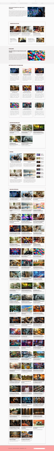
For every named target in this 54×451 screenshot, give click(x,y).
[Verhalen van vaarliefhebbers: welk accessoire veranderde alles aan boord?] (16, 157)
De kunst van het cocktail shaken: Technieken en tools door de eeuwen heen (15, 405)
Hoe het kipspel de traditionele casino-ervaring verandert (27, 109)
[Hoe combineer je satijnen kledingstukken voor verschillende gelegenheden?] (38, 158)
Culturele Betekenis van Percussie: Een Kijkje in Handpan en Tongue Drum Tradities (15, 428)
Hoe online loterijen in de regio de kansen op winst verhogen (17, 51)
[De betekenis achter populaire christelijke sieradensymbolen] (38, 411)
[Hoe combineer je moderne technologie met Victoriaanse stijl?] (27, 228)
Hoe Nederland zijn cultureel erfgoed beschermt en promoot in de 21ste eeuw (38, 268)
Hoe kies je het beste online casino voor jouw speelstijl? (26, 325)
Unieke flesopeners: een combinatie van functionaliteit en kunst (26, 416)
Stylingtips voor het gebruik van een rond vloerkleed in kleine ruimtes (15, 382)
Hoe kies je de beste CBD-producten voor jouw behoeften (26, 132)
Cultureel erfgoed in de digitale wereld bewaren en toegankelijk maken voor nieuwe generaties (14, 279)
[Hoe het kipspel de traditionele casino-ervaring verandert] (27, 262)
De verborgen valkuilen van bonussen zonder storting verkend (42, 155)
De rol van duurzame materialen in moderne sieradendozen (15, 416)
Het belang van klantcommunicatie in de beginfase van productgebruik (26, 370)
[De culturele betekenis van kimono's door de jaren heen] (27, 331)
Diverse (42, 3)
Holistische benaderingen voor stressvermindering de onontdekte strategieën (38, 132)
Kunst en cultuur (13, 3)
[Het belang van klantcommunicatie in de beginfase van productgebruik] (27, 365)
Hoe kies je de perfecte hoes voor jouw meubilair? (29, 162)
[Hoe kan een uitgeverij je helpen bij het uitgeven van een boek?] (27, 434)
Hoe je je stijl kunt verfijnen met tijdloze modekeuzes (13, 39)
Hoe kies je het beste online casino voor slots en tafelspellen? (42, 173)
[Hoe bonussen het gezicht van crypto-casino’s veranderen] (36, 12)
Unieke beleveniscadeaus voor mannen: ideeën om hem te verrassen (42, 166)
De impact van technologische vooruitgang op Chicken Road (37, 279)
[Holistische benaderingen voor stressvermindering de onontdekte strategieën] (38, 127)
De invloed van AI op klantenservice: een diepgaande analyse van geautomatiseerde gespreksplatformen (38, 382)
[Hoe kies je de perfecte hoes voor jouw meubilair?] (29, 157)
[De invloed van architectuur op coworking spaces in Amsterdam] (15, 388)
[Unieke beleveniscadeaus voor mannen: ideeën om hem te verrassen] (38, 166)
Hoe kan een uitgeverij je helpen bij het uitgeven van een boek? (26, 439)
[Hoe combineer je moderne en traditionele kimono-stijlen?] (38, 228)
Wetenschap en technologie (24, 3)
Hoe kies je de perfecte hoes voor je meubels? (15, 178)
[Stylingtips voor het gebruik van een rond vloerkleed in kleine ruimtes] (15, 377)
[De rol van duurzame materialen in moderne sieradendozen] (15, 411)
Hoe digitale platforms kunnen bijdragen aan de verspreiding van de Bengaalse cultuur (38, 313)
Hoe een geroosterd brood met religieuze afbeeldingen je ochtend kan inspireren (38, 336)
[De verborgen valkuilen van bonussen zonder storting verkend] (38, 155)
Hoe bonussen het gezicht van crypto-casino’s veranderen (17, 8)
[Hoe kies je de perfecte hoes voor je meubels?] (16, 173)
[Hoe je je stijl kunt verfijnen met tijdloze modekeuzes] (27, 251)
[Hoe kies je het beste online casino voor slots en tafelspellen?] (38, 173)
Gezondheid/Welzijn (34, 3)
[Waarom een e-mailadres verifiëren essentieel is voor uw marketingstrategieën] (15, 308)
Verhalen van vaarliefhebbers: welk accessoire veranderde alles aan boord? (15, 162)
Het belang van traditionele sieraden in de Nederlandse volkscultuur (38, 393)
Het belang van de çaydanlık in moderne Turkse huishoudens (31, 39)
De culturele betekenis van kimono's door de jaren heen (26, 336)
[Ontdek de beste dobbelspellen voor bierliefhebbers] (38, 162)
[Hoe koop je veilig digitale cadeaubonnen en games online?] (27, 70)
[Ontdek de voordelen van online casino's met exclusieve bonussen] (38, 169)
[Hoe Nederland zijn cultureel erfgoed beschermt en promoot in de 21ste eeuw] (38, 262)
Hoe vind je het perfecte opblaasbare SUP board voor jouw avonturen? (29, 178)
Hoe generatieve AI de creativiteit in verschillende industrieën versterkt (15, 336)
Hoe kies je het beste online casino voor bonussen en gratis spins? (42, 177)
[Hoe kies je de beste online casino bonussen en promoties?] (27, 354)
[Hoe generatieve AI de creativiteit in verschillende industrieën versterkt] (15, 331)
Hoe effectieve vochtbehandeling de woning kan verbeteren (26, 144)
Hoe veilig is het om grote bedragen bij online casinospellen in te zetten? (39, 75)
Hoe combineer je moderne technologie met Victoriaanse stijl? (14, 92)
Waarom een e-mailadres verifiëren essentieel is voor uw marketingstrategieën (15, 313)
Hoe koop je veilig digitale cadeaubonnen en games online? (27, 75)
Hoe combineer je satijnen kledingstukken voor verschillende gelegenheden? (42, 158)
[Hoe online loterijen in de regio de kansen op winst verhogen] (36, 55)
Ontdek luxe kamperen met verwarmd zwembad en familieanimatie (37, 359)
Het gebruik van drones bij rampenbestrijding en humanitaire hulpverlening (26, 302)
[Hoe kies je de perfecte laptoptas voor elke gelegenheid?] (27, 274)
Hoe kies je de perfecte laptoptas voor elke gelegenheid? (39, 109)
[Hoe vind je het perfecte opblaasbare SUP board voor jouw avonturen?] (29, 173)
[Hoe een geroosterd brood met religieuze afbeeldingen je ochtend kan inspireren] (38, 331)
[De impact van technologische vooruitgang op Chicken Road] (38, 274)
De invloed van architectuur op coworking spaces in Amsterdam (14, 393)
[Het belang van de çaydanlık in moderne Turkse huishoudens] (15, 262)
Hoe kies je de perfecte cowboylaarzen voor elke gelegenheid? (36, 34)
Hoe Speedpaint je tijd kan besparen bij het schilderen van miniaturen (38, 405)
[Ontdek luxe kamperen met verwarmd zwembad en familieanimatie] (38, 354)
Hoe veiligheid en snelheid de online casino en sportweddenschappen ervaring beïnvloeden (15, 256)
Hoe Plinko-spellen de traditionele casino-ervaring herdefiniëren (27, 92)
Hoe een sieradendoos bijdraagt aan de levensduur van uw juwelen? (15, 33)
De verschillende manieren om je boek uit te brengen (14, 439)
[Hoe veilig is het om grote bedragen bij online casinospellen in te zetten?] (39, 70)
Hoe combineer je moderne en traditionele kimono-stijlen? (26, 33)
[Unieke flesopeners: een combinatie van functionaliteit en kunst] (27, 411)
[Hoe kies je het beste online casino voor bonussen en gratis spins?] (38, 177)
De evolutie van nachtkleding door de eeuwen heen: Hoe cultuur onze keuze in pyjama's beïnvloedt (26, 394)
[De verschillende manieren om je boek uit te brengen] (15, 434)
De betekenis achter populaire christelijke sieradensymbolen (37, 416)
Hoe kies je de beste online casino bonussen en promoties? (26, 359)
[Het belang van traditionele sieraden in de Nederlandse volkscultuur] (38, 388)
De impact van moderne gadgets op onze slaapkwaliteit (26, 405)
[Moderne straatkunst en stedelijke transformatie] (27, 308)
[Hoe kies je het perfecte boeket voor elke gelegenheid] (15, 365)
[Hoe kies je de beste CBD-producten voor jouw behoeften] (27, 127)
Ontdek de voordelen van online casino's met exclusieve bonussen (42, 169)
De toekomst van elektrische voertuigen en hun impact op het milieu (14, 302)
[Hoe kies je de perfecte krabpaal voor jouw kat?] (15, 127)
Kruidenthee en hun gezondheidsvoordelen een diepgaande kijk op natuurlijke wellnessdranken (14, 144)
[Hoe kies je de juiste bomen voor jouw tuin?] (27, 377)
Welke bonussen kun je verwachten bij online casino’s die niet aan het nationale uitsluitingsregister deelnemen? (38, 371)
